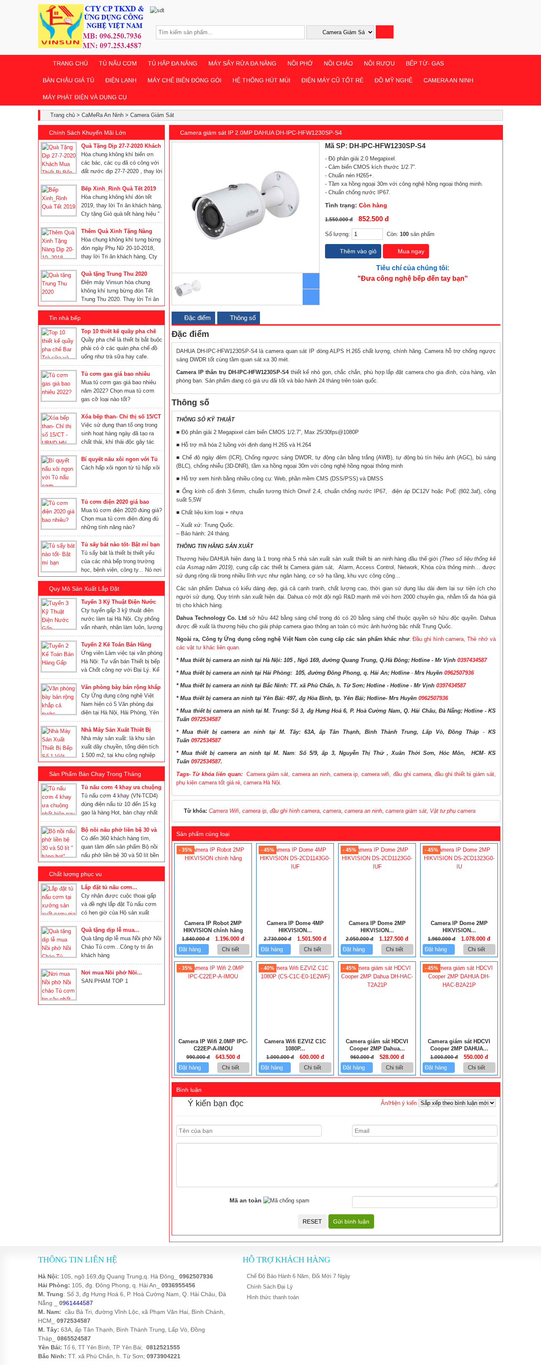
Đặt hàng (190, 949)
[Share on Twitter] (479, 146)
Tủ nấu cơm (118, 63)
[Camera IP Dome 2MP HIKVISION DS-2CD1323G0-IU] (459, 866)
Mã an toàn (246, 1200)
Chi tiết (231, 949)
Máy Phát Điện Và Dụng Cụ (85, 97)
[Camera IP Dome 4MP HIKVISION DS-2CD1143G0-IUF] (295, 866)
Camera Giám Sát (152, 115)
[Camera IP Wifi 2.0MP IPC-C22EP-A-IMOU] (213, 976)
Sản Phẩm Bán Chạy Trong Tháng (95, 774)
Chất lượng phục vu (75, 874)
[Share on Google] (489, 146)
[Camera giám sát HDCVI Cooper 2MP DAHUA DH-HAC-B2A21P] (459, 985)
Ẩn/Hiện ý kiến (399, 1103)
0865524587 (74, 1338)
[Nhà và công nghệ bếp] (91, 46)
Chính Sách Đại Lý (270, 1287)
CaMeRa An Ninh (448, 80)
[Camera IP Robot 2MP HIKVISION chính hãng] (213, 858)
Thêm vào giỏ (357, 251)
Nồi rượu (379, 63)
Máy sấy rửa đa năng (242, 63)
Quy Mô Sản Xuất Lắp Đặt (84, 588)
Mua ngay (410, 251)
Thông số (242, 317)
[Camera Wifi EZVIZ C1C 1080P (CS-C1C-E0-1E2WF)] (295, 976)
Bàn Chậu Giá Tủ (68, 80)
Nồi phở (300, 63)
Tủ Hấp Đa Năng (172, 63)
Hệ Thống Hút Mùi (261, 80)
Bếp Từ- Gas (425, 63)
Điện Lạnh (121, 80)
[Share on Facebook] (470, 146)
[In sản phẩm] (497, 146)
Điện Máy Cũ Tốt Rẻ (332, 80)
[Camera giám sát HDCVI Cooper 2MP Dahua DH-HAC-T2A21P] (377, 985)
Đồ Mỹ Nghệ (393, 80)
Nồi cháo (338, 63)
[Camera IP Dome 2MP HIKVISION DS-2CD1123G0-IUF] (377, 866)
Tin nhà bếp (65, 318)
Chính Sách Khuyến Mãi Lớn (87, 132)
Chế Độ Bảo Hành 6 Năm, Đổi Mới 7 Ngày (298, 1276)
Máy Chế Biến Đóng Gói (184, 80)
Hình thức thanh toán (273, 1297)
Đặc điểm (197, 317)
